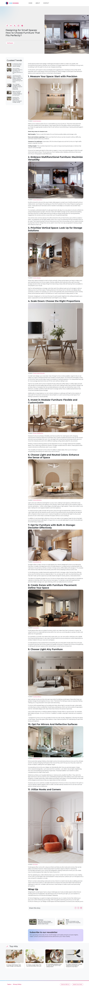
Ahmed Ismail (36, 758)
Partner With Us (65, 984)
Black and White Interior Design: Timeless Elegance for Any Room (17, 93)
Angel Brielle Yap (37, 562)
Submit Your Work (77, 984)
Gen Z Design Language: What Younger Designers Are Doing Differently (17, 87)
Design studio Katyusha (39, 373)
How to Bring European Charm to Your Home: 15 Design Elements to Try (18, 71)
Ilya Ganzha (36, 627)
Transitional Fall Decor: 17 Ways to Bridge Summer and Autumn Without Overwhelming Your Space (18, 79)
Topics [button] (9, 984)
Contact (46, 3)
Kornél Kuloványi (37, 121)
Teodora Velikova (37, 696)
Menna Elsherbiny (37, 500)
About (38, 3)
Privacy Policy (17, 984)
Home (30, 3)
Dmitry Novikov (37, 277)
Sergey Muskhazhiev (38, 433)
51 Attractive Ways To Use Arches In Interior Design (17, 65)
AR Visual (35, 864)
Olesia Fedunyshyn (37, 199)
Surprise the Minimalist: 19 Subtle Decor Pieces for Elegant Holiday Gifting (17, 100)
